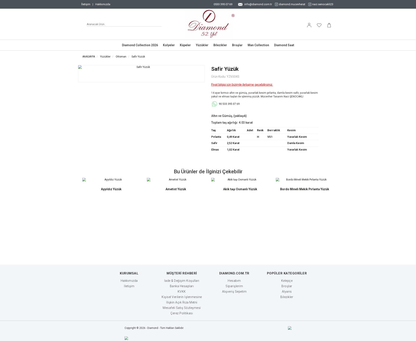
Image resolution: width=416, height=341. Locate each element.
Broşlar (237, 45)
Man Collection (258, 45)
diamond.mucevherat (292, 4)
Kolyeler (169, 45)
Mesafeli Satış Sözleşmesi (182, 308)
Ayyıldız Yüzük (111, 189)
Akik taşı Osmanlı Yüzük (240, 189)
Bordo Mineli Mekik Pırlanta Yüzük (304, 189)
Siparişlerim (234, 286)
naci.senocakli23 (322, 4)
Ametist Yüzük (176, 189)
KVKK (182, 291)
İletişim (85, 4)
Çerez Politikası (182, 313)
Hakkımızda (102, 4)
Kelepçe (287, 280)
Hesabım (234, 280)
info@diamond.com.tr (258, 4)
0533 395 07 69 (223, 4)
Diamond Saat (284, 45)
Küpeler (185, 45)
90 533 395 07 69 (229, 103)
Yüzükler (202, 45)
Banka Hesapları (182, 286)
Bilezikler (220, 45)
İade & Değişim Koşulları (181, 280)
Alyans (287, 291)
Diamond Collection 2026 (140, 45)
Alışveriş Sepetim (234, 291)
